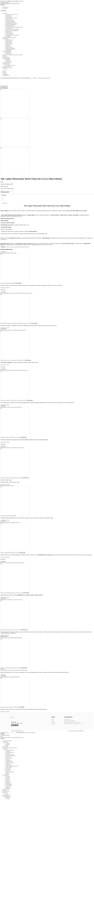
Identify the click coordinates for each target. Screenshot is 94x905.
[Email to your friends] (3, 200)
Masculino (9, 53)
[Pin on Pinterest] (3, 198)
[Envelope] (17, 725)
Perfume (18, 3)
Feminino (8, 52)
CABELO (5, 13)
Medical (8, 45)
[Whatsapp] (15, 725)
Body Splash (9, 39)
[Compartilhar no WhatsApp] (3, 199)
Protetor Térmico (11, 24)
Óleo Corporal (10, 47)
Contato (5, 74)
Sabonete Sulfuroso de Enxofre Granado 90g (10, 707)
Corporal (14, 3)
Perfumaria (6, 58)
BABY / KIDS (9, 19)
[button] (5, 287)
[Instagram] (14, 725)
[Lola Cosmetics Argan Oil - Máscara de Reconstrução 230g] (47, 344)
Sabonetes (9, 50)
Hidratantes (9, 43)
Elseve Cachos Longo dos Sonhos (12, 54)
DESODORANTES (7, 51)
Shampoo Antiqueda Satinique (7, 515)
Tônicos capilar (7, 67)
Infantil (8, 60)
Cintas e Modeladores (9, 37)
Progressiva (9, 34)
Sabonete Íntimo (10, 49)
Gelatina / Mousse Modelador (14, 27)
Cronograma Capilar (12, 23)
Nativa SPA (8, 46)
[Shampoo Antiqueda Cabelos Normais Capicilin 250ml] (47, 462)
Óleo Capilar (9, 32)
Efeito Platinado (19, 670)
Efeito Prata (25, 670)
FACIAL (5, 55)
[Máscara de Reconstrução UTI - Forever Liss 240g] (47, 614)
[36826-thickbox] (15, 146)
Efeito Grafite (8, 670)
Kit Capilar (9, 28)
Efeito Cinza (3, 670)
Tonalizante (6, 66)
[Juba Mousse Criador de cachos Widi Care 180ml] (47, 422)
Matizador (9, 31)
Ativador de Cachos (11, 17)
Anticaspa (8, 15)
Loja (4, 72)
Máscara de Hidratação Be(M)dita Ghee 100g (10, 552)
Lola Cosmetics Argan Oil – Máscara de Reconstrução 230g (13, 360)
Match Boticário (26, 246)
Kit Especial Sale (10, 65)
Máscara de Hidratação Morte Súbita (8, 283)
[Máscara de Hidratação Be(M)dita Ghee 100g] (47, 537)
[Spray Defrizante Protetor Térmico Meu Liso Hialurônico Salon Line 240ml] (47, 308)
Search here (3, 2)
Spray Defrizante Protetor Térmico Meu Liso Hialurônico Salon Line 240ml (16, 323)
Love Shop (8, 44)
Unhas (7, 793)
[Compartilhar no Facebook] (3, 197)
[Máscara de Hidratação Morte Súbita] (47, 267)
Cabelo (10, 3)
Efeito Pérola (13, 670)
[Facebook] (12, 725)
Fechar (2, 735)
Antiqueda (9, 16)
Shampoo (8, 36)
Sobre (4, 73)
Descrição (5, 203)
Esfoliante (9, 42)
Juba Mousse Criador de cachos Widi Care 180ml (11, 437)
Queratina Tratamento (12, 35)
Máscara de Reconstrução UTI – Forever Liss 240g (11, 629)
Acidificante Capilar (12, 14)
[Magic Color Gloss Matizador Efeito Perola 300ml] (47, 652)
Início (4, 70)
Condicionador (10, 21)
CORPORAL (6, 38)
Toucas (5, 68)
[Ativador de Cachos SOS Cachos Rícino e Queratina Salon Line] (47, 385)
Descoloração (10, 25)
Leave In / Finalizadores (12, 29)
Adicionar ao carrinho (5, 192)
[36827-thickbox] (15, 175)
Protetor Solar (8, 783)
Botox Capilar (10, 20)
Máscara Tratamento (12, 30)
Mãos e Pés (6, 57)
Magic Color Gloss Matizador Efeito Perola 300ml (11, 667)
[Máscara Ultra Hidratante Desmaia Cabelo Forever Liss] (47, 577)
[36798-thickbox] (4, 86)
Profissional (6, 62)
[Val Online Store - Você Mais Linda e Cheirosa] (12, 1)
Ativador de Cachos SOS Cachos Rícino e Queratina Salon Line (14, 400)
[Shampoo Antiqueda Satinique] (47, 500)
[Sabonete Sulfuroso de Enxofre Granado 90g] (47, 691)
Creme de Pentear (11, 22)
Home (30, 78)
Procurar (2, 4)
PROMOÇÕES (6, 64)
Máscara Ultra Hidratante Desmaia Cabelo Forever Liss (12, 592)
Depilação (9, 40)
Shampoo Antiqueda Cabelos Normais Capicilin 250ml (12, 477)
